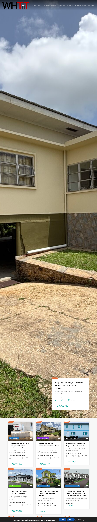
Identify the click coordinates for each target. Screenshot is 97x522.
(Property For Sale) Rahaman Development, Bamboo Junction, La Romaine (19, 446)
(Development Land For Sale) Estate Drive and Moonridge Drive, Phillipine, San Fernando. (76, 493)
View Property (20, 437)
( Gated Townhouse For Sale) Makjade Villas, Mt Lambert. (67, 386)
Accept (62, 519)
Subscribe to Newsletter (50, 5)
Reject (70, 519)
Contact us (91, 5)
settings (53, 520)
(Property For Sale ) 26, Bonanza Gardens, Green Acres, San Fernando (48, 446)
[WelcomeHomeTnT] (15, 8)
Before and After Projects (66, 5)
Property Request (36, 5)
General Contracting (80, 5)
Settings (80, 519)
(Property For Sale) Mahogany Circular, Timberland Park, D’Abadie (48, 493)
